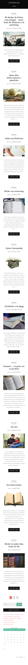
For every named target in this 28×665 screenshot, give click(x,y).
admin (10, 28)
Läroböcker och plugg (14, 306)
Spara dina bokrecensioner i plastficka (14, 77)
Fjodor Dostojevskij (14, 248)
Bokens (14, 13)
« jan (4, 649)
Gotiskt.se (14, 2)
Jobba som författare (14, 138)
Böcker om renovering (14, 191)
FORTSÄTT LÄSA (14, 60)
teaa (10, 83)
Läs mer (14, 427)
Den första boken (14, 485)
